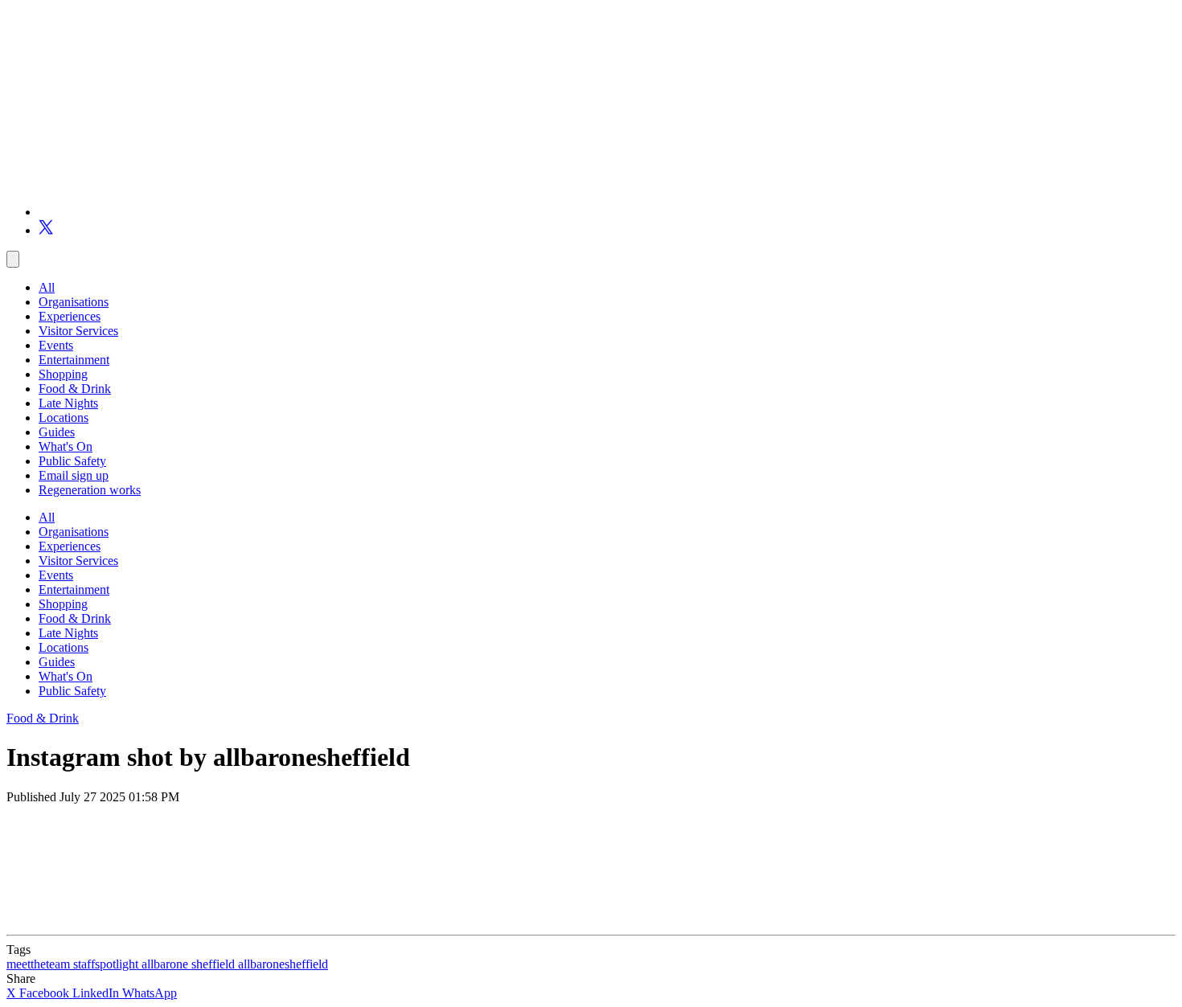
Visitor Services (78, 331)
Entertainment (74, 359)
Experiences (70, 316)
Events (56, 345)
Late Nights (68, 403)
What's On (65, 446)
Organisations (74, 302)
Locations (63, 417)
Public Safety (72, 461)
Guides (57, 432)
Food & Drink (75, 388)
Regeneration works (90, 490)
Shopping (63, 374)
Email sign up (74, 475)
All (47, 287)
